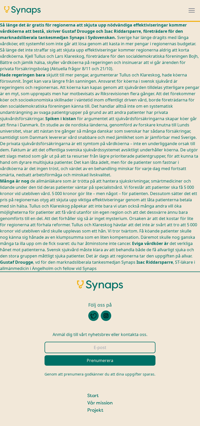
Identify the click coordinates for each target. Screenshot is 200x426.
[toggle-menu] (192, 10)
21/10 (105, 69)
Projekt (95, 410)
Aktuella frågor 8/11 (71, 69)
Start (93, 395)
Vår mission (100, 403)
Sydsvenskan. (102, 37)
